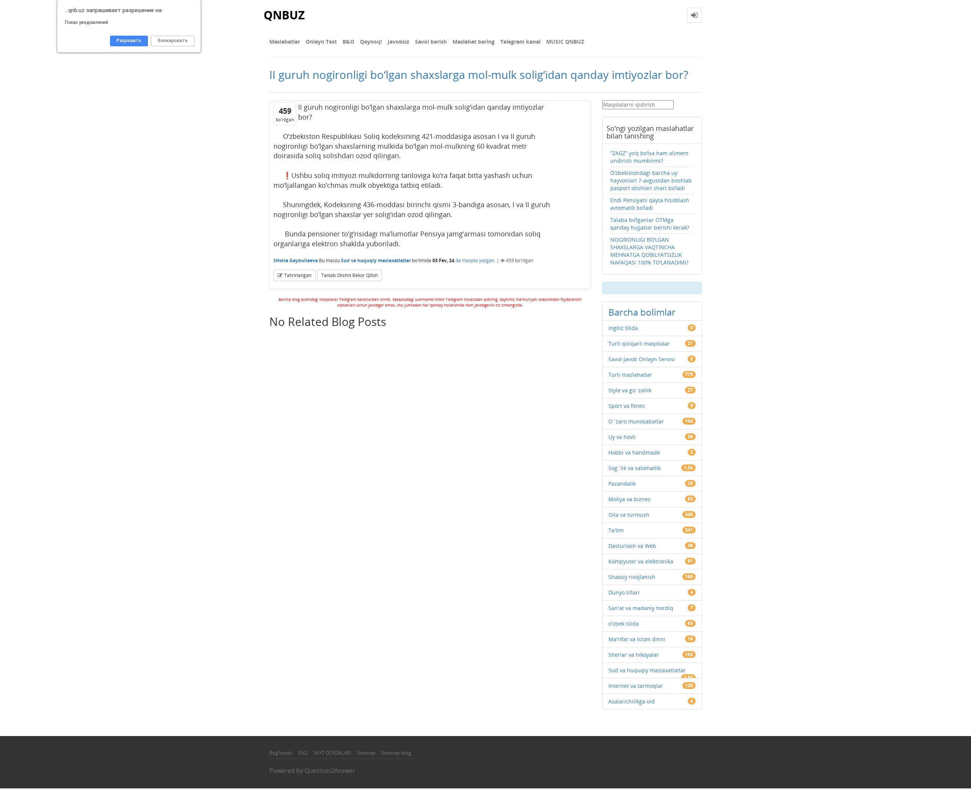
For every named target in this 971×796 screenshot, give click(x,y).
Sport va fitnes (626, 405)
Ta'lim (616, 530)
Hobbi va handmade (634, 452)
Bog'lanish (280, 752)
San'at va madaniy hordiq (640, 608)
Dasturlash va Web (632, 545)
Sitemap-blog (396, 752)
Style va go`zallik (629, 390)
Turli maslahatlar (630, 374)
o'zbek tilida (623, 623)
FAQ (303, 752)
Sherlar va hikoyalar (633, 654)
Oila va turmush (628, 514)
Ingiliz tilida (623, 328)
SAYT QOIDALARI (332, 752)
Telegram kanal (520, 41)
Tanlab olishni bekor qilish (349, 275)
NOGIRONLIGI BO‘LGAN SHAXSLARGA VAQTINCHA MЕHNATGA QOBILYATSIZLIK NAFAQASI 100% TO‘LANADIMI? (649, 251)
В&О (348, 41)
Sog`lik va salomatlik (634, 468)
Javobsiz (398, 41)
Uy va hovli (622, 436)
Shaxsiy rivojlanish (631, 576)
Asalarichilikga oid (631, 701)
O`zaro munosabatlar (636, 421)
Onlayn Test (321, 41)
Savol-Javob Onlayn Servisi (641, 359)
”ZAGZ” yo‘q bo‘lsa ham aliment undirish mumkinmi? (649, 156)
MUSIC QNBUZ (565, 41)
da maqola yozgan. (475, 260)
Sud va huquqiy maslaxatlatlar (376, 260)
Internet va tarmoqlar (635, 685)
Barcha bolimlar (642, 312)
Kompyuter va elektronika (640, 561)
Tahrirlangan (297, 275)
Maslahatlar (284, 41)
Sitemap (366, 752)
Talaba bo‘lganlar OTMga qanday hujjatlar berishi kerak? (649, 223)
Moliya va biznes (629, 499)
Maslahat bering (474, 41)
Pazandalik (622, 483)
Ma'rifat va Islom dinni (636, 639)
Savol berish (431, 41)
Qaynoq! (371, 41)
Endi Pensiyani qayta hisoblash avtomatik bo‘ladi (649, 204)
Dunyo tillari (623, 592)
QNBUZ (284, 15)
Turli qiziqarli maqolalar (639, 343)
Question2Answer (330, 770)
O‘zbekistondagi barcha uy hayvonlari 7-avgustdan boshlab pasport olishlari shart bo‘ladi (651, 180)
